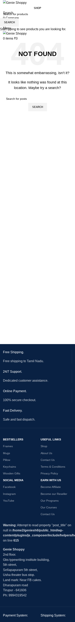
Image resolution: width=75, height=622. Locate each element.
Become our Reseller (54, 493)
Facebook (9, 487)
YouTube (8, 500)
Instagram (9, 493)
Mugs (6, 453)
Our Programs (50, 500)
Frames (8, 446)
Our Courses (49, 507)
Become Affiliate (51, 487)
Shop (44, 446)
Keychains (9, 466)
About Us (46, 453)
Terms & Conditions (53, 466)
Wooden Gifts (11, 473)
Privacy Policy (49, 473)
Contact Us (48, 459)
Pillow (6, 459)
